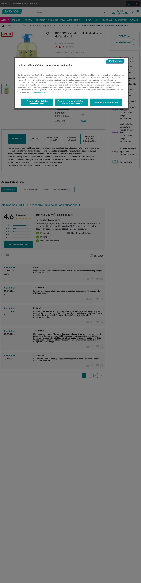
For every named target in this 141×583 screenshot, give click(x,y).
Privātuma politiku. (39, 92)
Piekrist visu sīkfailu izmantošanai (37, 102)
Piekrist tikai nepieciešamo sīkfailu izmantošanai (71, 102)
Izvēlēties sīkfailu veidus (106, 102)
